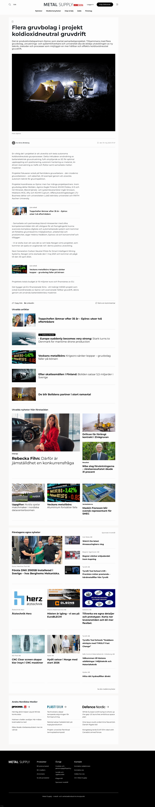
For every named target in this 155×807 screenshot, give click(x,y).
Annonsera (41, 774)
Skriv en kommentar (106, 303)
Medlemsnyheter (53, 11)
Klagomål (59, 778)
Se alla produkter (43, 778)
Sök (14, 4)
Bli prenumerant (43, 766)
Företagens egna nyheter (26, 532)
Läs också (33, 207)
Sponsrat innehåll (61, 782)
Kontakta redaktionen (82, 766)
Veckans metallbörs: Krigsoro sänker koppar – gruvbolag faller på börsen (47, 271)
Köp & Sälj (69, 11)
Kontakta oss (79, 770)
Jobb (79, 11)
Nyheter (38, 11)
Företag (88, 11)
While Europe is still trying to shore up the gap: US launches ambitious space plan (98, 714)
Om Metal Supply (80, 778)
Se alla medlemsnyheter (106, 689)
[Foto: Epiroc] (63, 92)
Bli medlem (41, 770)
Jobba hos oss (79, 774)
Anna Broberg (23, 143)
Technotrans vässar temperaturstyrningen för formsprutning (58, 714)
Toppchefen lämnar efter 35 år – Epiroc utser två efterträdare (48, 212)
